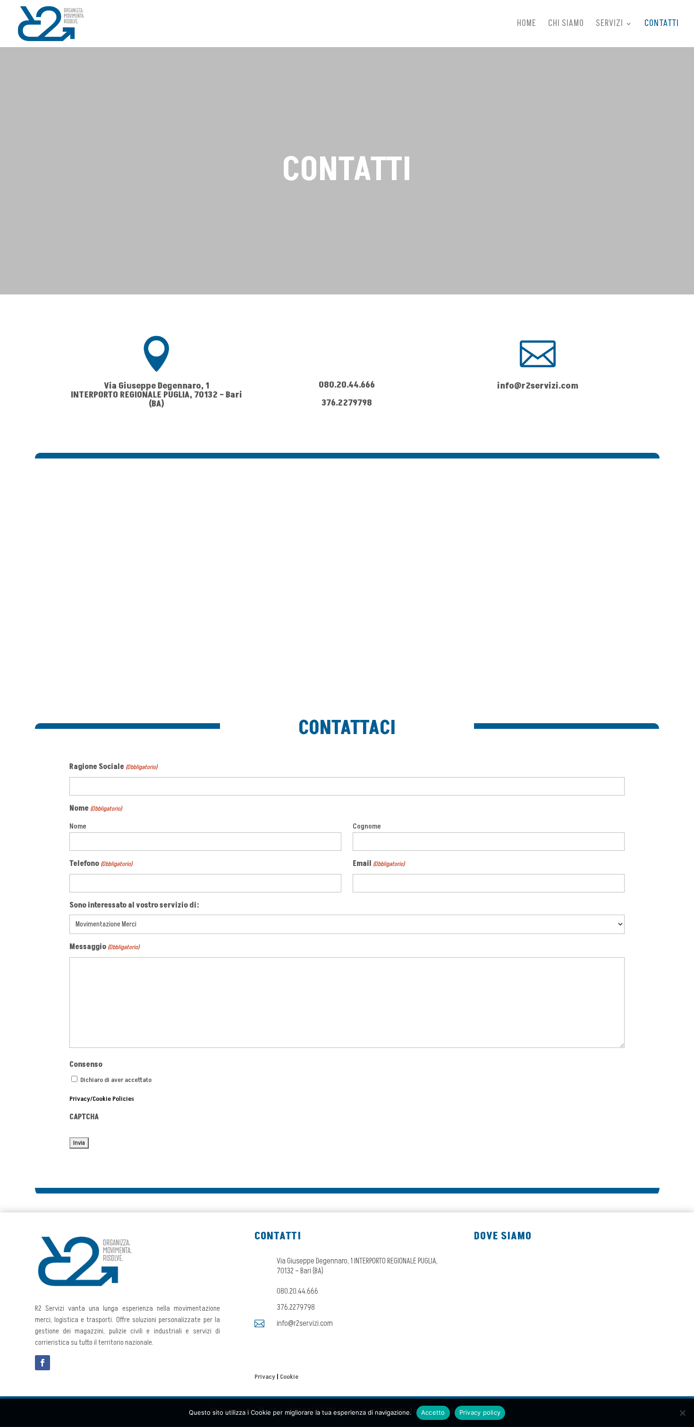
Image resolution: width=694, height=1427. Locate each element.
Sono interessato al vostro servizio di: (134, 905)
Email (379, 863)
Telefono (100, 863)
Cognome (367, 826)
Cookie (289, 1376)
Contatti (661, 24)
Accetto (433, 1412)
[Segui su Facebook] (42, 1362)
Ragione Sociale (113, 766)
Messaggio (104, 947)
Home (526, 24)
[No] (682, 1413)
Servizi (609, 24)
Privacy (79, 1098)
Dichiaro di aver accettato (116, 1079)
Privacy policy (480, 1412)
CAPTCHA (84, 1117)
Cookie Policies (113, 1098)
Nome (77, 826)
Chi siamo (566, 24)
